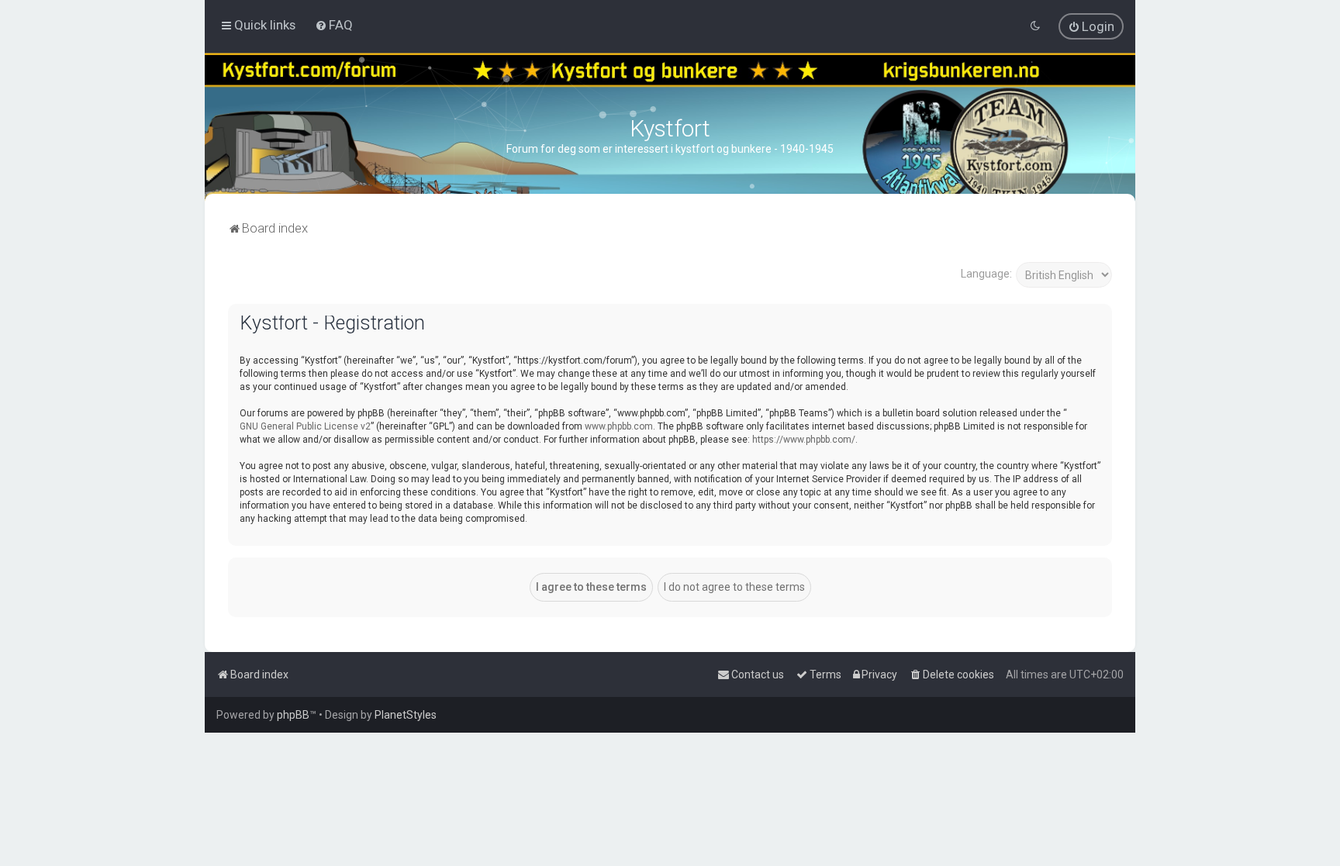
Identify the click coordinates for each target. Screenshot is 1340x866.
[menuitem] (334, 24)
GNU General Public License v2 (305, 426)
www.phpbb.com (619, 426)
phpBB (293, 715)
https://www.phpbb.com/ (803, 439)
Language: (986, 273)
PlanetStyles (406, 715)
